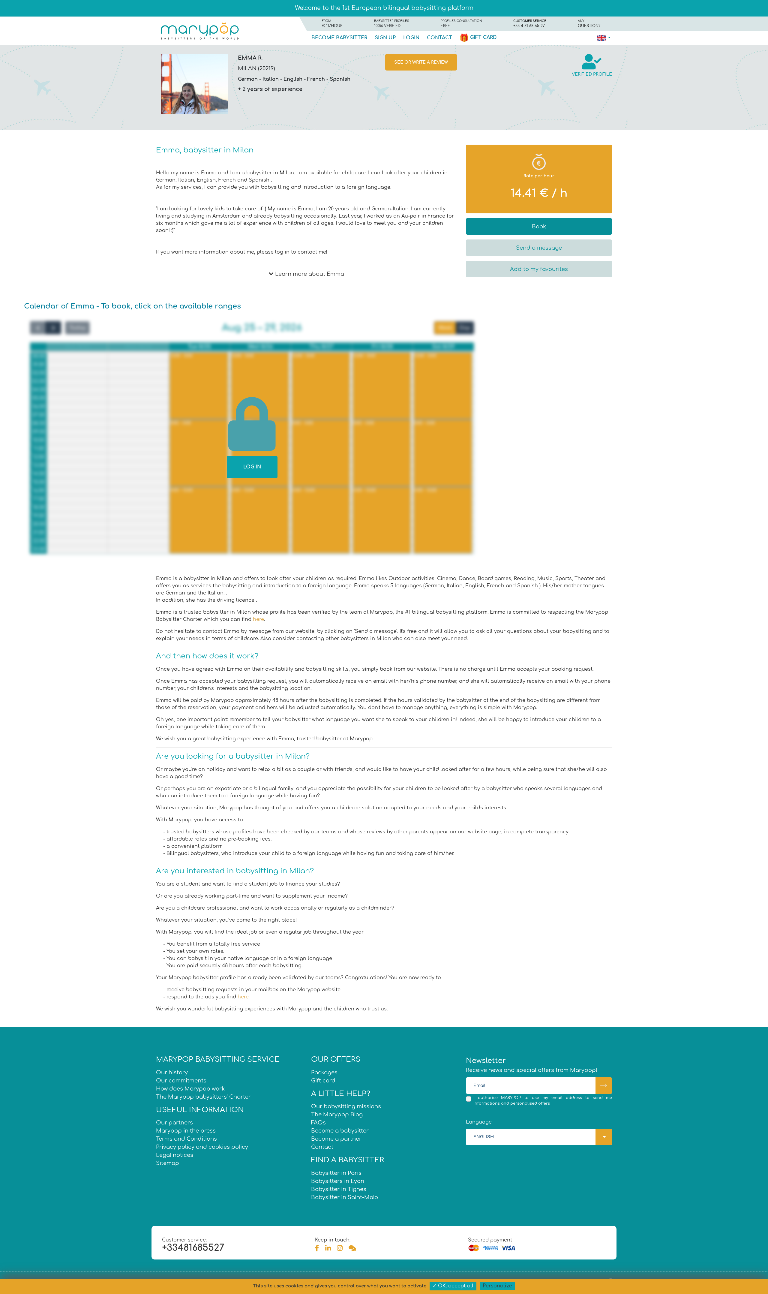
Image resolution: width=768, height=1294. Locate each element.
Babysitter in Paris (336, 1173)
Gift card (483, 37)
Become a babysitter (340, 1131)
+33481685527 (193, 1248)
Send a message (539, 248)
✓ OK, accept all (453, 1286)
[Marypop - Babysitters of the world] (199, 31)
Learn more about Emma (309, 274)
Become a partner (336, 1139)
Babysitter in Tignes (338, 1189)
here (258, 619)
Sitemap (167, 1163)
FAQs (318, 1123)
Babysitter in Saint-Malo (344, 1197)
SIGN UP (385, 38)
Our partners (174, 1123)
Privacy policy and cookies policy (202, 1147)
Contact (439, 38)
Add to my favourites (539, 269)
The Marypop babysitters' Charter (203, 1097)
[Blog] (352, 1248)
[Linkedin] (328, 1248)
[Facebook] (317, 1248)
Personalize (497, 1286)
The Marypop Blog (337, 1115)
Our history (172, 1073)
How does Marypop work (190, 1089)
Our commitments (181, 1081)
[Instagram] (340, 1248)
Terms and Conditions (186, 1139)
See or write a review (421, 62)
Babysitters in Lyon (337, 1181)
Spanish (340, 79)
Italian (270, 79)
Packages (324, 1073)
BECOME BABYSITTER (339, 38)
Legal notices (174, 1155)
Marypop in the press (186, 1131)
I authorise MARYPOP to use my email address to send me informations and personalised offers (542, 1101)
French (316, 79)
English (293, 79)
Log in (252, 467)
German (248, 79)
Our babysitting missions (346, 1106)
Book (539, 227)
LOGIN (411, 38)
